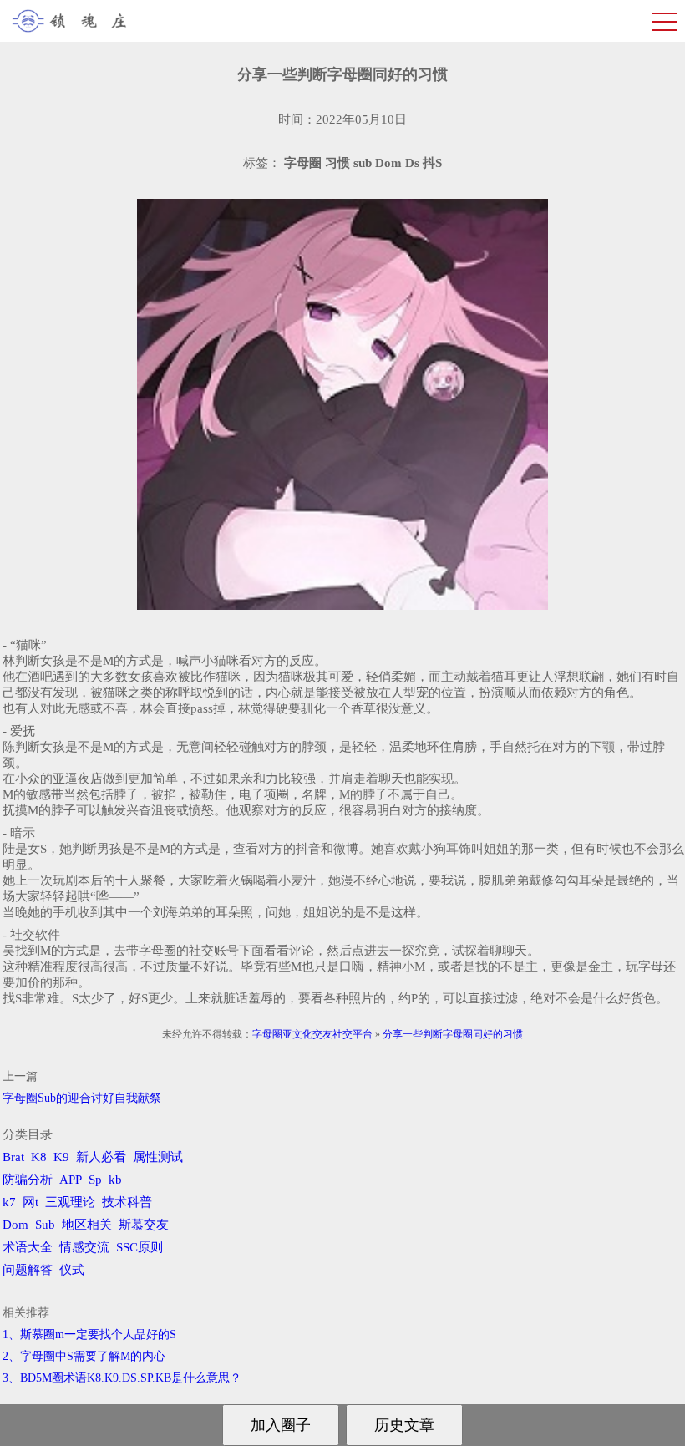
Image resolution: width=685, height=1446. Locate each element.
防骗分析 (28, 1179)
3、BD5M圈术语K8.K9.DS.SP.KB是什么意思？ (122, 1378)
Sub (45, 1224)
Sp (95, 1179)
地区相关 (87, 1224)
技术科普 (127, 1202)
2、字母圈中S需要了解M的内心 (84, 1356)
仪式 (71, 1269)
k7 (9, 1202)
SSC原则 (139, 1247)
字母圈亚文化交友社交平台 (312, 1034)
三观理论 (70, 1202)
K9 (61, 1157)
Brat (13, 1157)
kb (115, 1179)
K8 (39, 1157)
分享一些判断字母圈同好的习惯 (453, 1034)
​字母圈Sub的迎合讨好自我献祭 (82, 1098)
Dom (15, 1224)
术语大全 (28, 1247)
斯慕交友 (144, 1224)
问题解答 (28, 1269)
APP (70, 1179)
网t (30, 1202)
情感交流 (84, 1247)
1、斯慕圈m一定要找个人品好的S (89, 1334)
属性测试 (158, 1157)
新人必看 (101, 1157)
